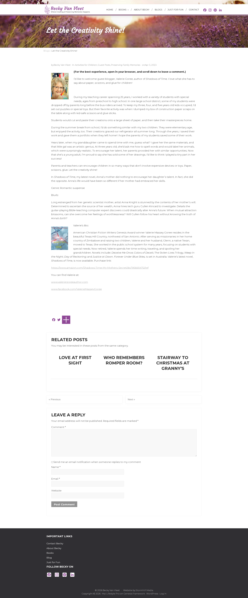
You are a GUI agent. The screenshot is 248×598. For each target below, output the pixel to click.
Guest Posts (104, 65)
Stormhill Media (144, 590)
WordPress (152, 593)
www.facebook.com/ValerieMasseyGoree (76, 289)
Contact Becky (53, 543)
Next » (131, 399)
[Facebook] (204, 10)
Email (55, 478)
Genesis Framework (134, 593)
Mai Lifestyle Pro (111, 593)
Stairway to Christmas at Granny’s (172, 363)
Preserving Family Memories (125, 65)
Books (50, 552)
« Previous (55, 399)
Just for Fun (53, 562)
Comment (58, 427)
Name (55, 467)
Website (56, 490)
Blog (49, 557)
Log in (163, 593)
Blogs (46, 51)
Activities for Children (86, 65)
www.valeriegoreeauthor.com (69, 282)
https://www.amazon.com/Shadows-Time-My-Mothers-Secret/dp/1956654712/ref (100, 267)
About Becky (53, 548)
